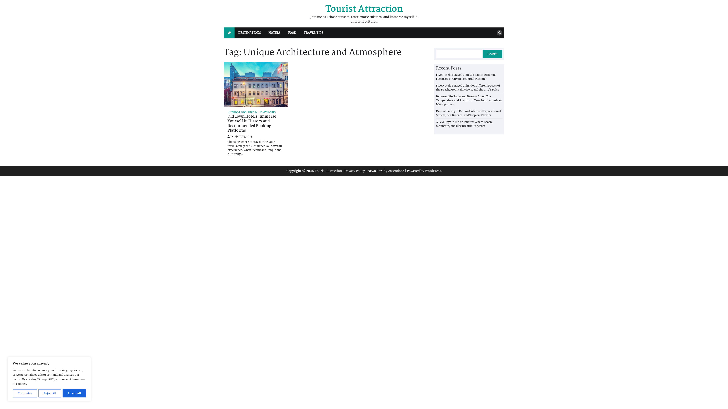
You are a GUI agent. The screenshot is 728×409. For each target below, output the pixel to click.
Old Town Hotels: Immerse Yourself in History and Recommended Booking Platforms (252, 123)
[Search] (499, 33)
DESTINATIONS (249, 32)
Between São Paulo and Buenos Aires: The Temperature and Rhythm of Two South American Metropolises (469, 100)
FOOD (292, 32)
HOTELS (274, 32)
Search (492, 54)
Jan (232, 136)
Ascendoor (396, 171)
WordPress (433, 171)
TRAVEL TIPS (313, 32)
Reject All (50, 393)
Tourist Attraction (364, 9)
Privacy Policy (354, 171)
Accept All (74, 393)
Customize (25, 393)
